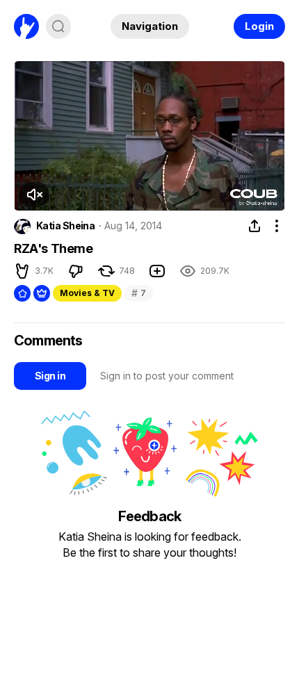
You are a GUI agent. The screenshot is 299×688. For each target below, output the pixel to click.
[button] (34, 194)
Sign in (50, 376)
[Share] (254, 226)
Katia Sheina (65, 226)
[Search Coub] (58, 26)
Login (259, 26)
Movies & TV (87, 293)
